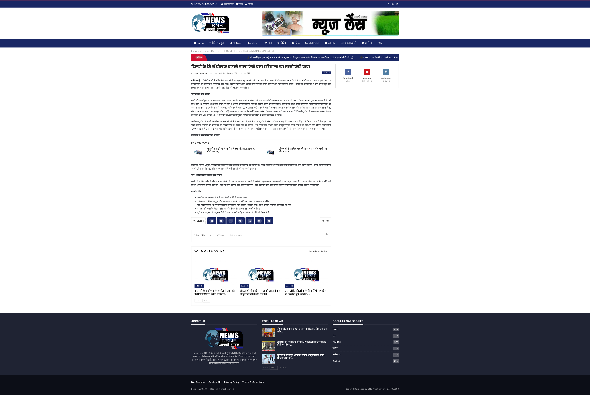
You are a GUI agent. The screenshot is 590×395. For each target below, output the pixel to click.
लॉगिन (250, 4)
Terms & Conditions (253, 382)
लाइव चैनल (229, 4)
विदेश (283, 43)
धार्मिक (369, 43)
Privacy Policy (231, 382)
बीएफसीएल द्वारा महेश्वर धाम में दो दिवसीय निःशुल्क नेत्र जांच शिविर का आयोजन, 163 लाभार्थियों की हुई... (268, 57)
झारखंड (237, 43)
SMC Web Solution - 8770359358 (383, 389)
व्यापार (331, 43)
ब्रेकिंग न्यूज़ (218, 43)
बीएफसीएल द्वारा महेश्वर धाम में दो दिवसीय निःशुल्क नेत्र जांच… (302, 330)
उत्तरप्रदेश (326, 73)
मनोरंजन (314, 43)
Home (200, 43)
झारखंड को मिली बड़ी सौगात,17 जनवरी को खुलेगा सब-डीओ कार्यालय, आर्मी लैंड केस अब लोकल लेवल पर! (382, 57)
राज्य (254, 43)
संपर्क (241, 4)
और (380, 43)
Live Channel (198, 382)
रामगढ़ (335, 329)
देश (270, 43)
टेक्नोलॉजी (350, 43)
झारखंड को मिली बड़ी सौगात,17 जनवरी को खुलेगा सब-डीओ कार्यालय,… (302, 343)
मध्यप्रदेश (337, 342)
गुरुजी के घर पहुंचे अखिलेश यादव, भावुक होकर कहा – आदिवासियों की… (301, 356)
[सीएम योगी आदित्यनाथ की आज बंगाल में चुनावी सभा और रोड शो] (270, 152)
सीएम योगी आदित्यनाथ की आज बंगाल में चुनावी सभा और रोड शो (303, 150)
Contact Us (214, 382)
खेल (297, 43)
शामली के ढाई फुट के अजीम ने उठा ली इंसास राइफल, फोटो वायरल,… (230, 150)
